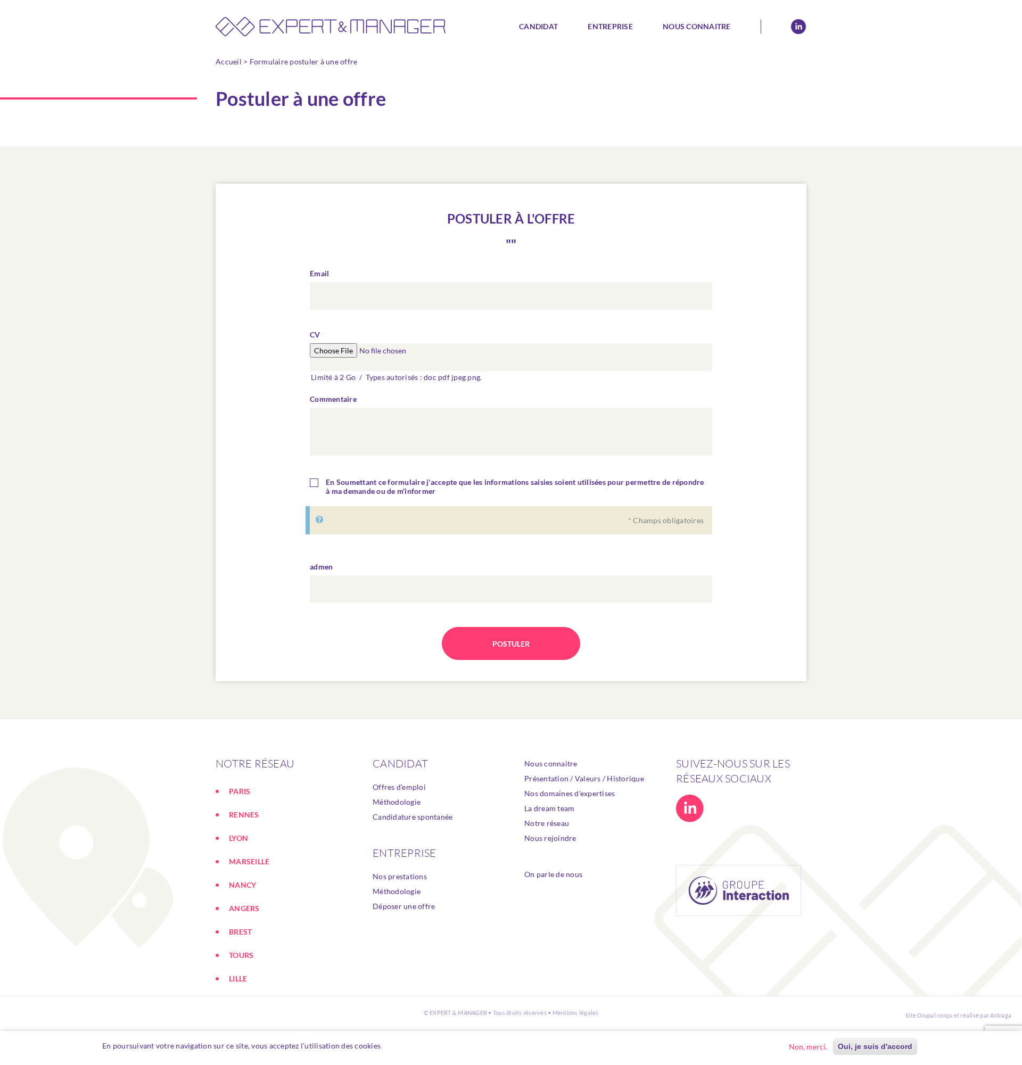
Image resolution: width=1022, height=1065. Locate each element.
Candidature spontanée (412, 816)
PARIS (239, 791)
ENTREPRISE (404, 853)
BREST (240, 931)
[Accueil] (334, 26)
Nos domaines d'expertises (569, 793)
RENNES (244, 814)
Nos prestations (400, 876)
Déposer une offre (404, 906)
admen (321, 566)
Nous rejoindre (550, 838)
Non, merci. (808, 1046)
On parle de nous (553, 874)
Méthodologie (397, 801)
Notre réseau (546, 823)
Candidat (538, 26)
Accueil (229, 61)
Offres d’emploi (399, 786)
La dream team (549, 808)
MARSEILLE (249, 861)
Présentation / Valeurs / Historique (584, 778)
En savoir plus (410, 1045)
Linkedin (798, 26)
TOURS (241, 955)
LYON (238, 838)
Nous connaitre (697, 26)
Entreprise (610, 26)
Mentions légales (576, 1012)
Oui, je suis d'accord (875, 1046)
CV (315, 334)
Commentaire (333, 398)
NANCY (242, 884)
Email (319, 273)
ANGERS (244, 908)
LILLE (238, 978)
